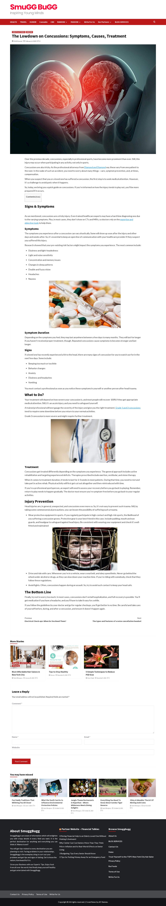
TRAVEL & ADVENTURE (78, 794)
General (15, 794)
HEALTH (13, 22)
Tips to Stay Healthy (58, 671)
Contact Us (113, 847)
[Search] (154, 22)
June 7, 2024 (28, 806)
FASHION (74, 22)
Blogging (15, 663)
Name (15, 737)
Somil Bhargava (18, 678)
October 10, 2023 (118, 808)
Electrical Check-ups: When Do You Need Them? (45, 619)
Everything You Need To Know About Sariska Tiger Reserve (111, 802)
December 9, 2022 (101, 678)
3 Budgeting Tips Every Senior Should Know (77, 853)
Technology (53, 794)
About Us (113, 836)
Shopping (16, 666)
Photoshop (90, 666)
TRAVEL (23, 22)
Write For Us (89, 22)
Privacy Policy (114, 861)
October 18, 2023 (88, 811)
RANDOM (61, 22)
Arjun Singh (91, 678)
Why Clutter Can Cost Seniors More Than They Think (81, 843)
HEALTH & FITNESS (19, 32)
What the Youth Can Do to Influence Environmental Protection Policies (52, 802)
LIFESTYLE (24, 663)
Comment (17, 703)
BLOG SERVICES (122, 22)
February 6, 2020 (30, 41)
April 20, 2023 (147, 806)
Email (87, 737)
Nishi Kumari (18, 41)
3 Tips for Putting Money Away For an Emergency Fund (82, 857)
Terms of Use (114, 872)
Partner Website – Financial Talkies (80, 829)
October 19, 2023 (59, 808)
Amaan (53, 675)
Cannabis (43, 22)
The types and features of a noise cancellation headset (116, 619)
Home (111, 852)
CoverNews (91, 902)
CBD (52, 22)
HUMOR (33, 22)
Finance (133, 794)
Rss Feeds (113, 866)
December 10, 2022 (62, 675)
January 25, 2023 (29, 678)
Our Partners (103, 22)
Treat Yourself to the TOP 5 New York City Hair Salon (131, 857)
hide (38, 197)
